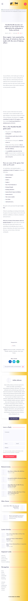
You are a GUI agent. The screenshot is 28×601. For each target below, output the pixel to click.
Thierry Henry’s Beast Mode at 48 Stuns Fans (15, 533)
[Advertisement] (14, 60)
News (2, 570)
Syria (22, 351)
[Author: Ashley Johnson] (9, 380)
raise (19, 351)
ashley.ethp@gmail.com (14, 414)
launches (15, 351)
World (2, 572)
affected (10, 349)
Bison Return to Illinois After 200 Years (16, 471)
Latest (14, 345)
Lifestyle (3, 582)
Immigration (4, 585)
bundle (13, 349)
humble (6, 351)
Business (3, 577)
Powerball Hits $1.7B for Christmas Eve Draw (17, 478)
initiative (11, 351)
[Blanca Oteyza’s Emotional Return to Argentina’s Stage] (3, 546)
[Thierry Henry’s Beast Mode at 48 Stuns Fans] (3, 535)
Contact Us (3, 557)
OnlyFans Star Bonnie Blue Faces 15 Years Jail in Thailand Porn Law (16, 493)
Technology (3, 575)
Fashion (3, 588)
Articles (3, 590)
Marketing (3, 578)
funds (23, 349)
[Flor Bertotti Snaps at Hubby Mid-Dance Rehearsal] (3, 540)
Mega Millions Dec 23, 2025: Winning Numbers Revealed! (16, 485)
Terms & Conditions (5, 561)
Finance (3, 574)
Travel (2, 583)
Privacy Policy (4, 558)
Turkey (14, 353)
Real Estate (3, 586)
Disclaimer (3, 560)
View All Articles (14, 418)
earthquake (18, 349)
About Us (3, 555)
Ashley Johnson (17, 380)
